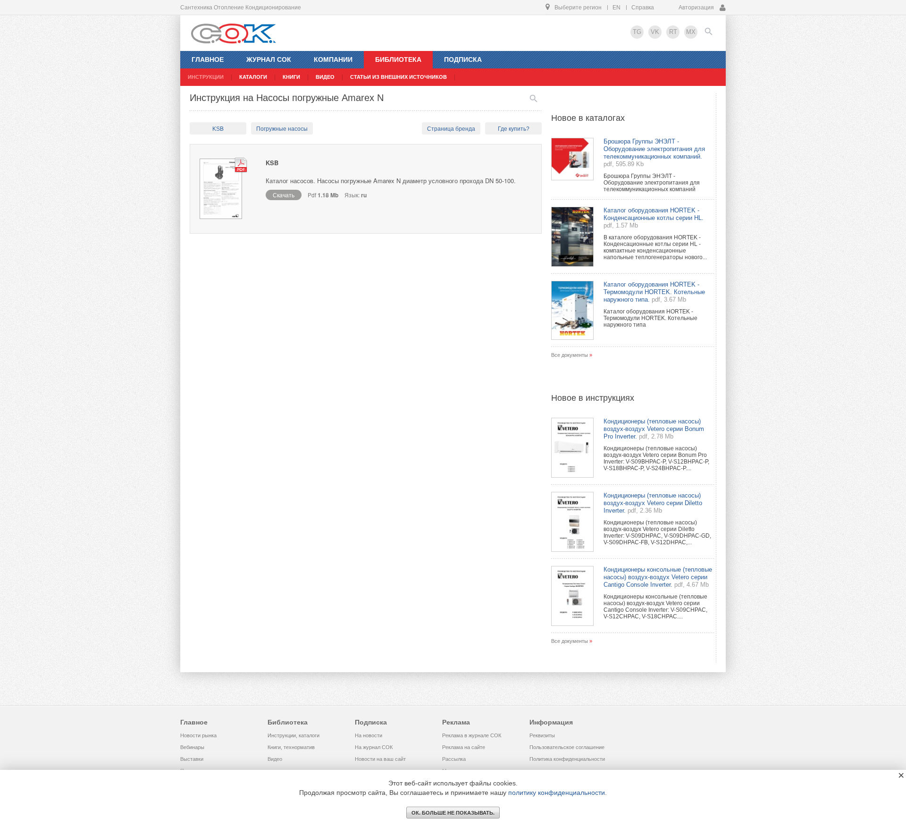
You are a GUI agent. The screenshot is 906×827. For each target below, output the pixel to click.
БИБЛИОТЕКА (398, 59)
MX (691, 31)
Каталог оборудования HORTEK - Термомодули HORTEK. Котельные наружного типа (650, 318)
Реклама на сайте (463, 747)
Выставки (191, 759)
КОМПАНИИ (333, 59)
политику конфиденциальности (556, 792)
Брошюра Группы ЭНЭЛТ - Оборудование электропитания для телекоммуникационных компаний (652, 183)
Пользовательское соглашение (566, 747)
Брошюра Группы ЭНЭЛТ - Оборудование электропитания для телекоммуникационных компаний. (654, 149)
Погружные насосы (282, 129)
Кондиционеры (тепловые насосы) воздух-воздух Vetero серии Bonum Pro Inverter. (654, 429)
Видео (275, 759)
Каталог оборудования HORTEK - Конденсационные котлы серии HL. (654, 214)
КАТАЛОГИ (253, 77)
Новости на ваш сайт (380, 759)
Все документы (569, 355)
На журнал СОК (374, 747)
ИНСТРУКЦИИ (206, 77)
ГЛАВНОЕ (208, 59)
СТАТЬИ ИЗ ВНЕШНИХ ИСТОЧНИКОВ (398, 77)
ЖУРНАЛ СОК (268, 59)
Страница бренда (451, 129)
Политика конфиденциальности (567, 759)
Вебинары (192, 747)
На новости (368, 735)
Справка (642, 7)
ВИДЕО (325, 77)
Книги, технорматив (291, 747)
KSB (218, 129)
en (616, 7)
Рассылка (454, 759)
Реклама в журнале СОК (471, 735)
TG (637, 31)
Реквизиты (542, 735)
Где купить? (513, 129)
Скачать (283, 195)
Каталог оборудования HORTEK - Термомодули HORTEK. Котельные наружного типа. (654, 292)
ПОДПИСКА (463, 59)
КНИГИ (291, 77)
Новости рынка (198, 735)
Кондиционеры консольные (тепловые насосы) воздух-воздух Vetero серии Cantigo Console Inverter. (658, 577)
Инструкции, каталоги (293, 735)
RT (673, 31)
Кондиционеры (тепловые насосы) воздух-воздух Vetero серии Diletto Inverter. (653, 503)
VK (655, 31)
